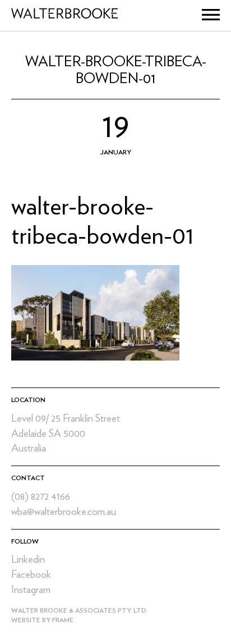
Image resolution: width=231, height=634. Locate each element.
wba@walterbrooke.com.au (63, 512)
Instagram (30, 590)
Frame (62, 620)
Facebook (31, 574)
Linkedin (28, 559)
